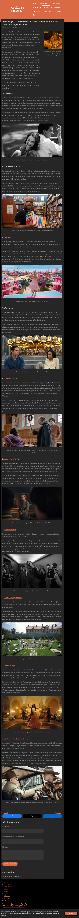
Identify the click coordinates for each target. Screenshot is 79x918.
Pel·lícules (7, 884)
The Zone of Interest (13, 597)
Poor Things (9, 665)
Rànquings (7, 891)
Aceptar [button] (71, 913)
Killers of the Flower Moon (16, 739)
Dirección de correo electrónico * (13, 837)
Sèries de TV (7, 886)
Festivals (6, 893)
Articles (6, 889)
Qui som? (6, 898)
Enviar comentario (10, 864)
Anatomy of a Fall (12, 459)
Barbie (7, 237)
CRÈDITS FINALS (17, 9)
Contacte (6, 900)
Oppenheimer (10, 529)
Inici (5, 882)
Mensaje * (5, 847)
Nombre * (5, 826)
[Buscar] (34, 15)
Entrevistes (7, 896)
